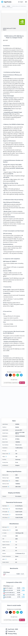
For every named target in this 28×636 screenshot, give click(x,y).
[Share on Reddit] (14, 375)
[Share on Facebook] (6, 375)
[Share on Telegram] (21, 375)
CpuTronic (7, 2)
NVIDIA (8, 6)
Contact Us (11, 631)
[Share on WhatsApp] (17, 375)
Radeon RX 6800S (7, 597)
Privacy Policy (12, 633)
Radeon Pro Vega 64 (7, 588)
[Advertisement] (10, 20)
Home (3, 6)
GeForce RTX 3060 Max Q (8, 592)
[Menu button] (26, 2)
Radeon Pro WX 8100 (8, 590)
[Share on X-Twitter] (10, 375)
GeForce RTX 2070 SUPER (9, 594)
